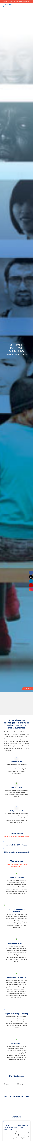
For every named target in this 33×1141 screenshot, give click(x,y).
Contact (16, 1)
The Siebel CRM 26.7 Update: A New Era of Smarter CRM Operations (16, 1127)
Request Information (25, 1)
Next (30, 361)
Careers (11, 1)
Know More (27, 688)
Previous (3, 361)
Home (5, 1)
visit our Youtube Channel (21, 837)
